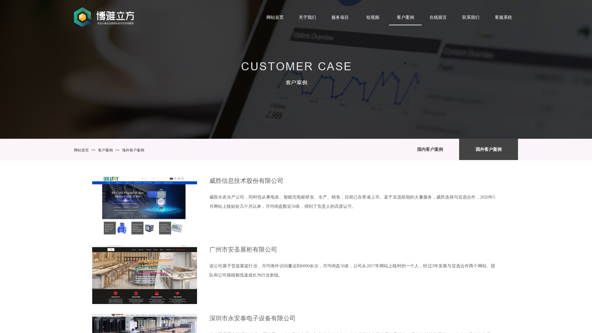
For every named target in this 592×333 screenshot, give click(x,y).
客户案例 (105, 150)
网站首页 (81, 150)
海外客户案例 (133, 150)
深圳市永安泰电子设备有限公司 (252, 318)
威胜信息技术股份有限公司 (246, 180)
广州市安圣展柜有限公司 (243, 249)
